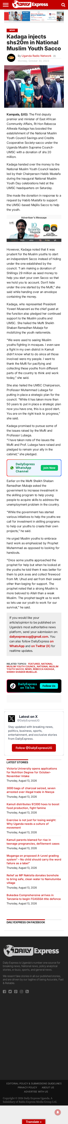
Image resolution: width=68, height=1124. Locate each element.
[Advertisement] (34, 1035)
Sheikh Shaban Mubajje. (22, 671)
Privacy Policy (27, 1087)
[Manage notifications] (58, 1112)
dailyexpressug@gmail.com (28, 636)
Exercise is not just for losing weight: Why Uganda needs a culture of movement (31, 823)
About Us (48, 1087)
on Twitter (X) (41, 646)
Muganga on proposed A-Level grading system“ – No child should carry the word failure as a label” (34, 859)
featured (34, 663)
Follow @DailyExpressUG (34, 748)
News (28, 669)
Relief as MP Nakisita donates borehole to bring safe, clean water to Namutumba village (34, 879)
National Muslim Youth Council (30, 665)
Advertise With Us (36, 1091)
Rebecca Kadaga (43, 669)
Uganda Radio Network (36, 55)
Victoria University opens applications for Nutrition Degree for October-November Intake (32, 772)
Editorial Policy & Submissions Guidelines (34, 1083)
